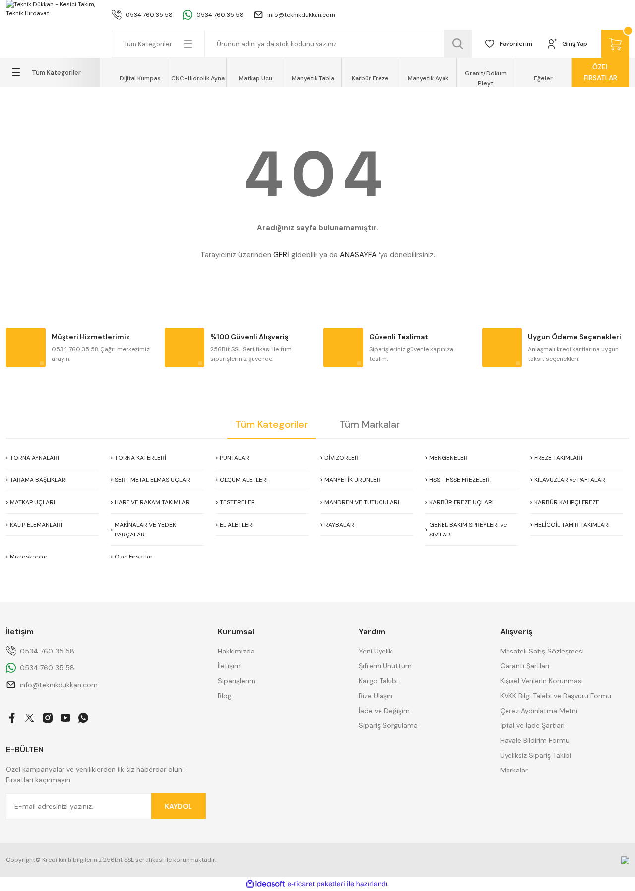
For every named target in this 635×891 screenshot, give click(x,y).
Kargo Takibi (378, 680)
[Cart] (615, 44)
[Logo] (53, 9)
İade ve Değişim (384, 710)
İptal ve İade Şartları (532, 725)
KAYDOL (178, 806)
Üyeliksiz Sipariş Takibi (535, 755)
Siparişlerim (236, 680)
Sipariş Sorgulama (388, 725)
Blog (225, 695)
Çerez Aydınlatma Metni (538, 710)
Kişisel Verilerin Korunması (541, 680)
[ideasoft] (265, 884)
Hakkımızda (236, 651)
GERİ (281, 255)
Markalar (514, 770)
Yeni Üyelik (375, 651)
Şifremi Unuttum (385, 665)
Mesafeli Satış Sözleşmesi (542, 651)
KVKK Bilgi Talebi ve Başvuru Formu (555, 695)
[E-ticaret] (316, 884)
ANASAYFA (358, 255)
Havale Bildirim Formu (535, 740)
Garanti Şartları (524, 665)
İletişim (229, 665)
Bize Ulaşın (375, 695)
